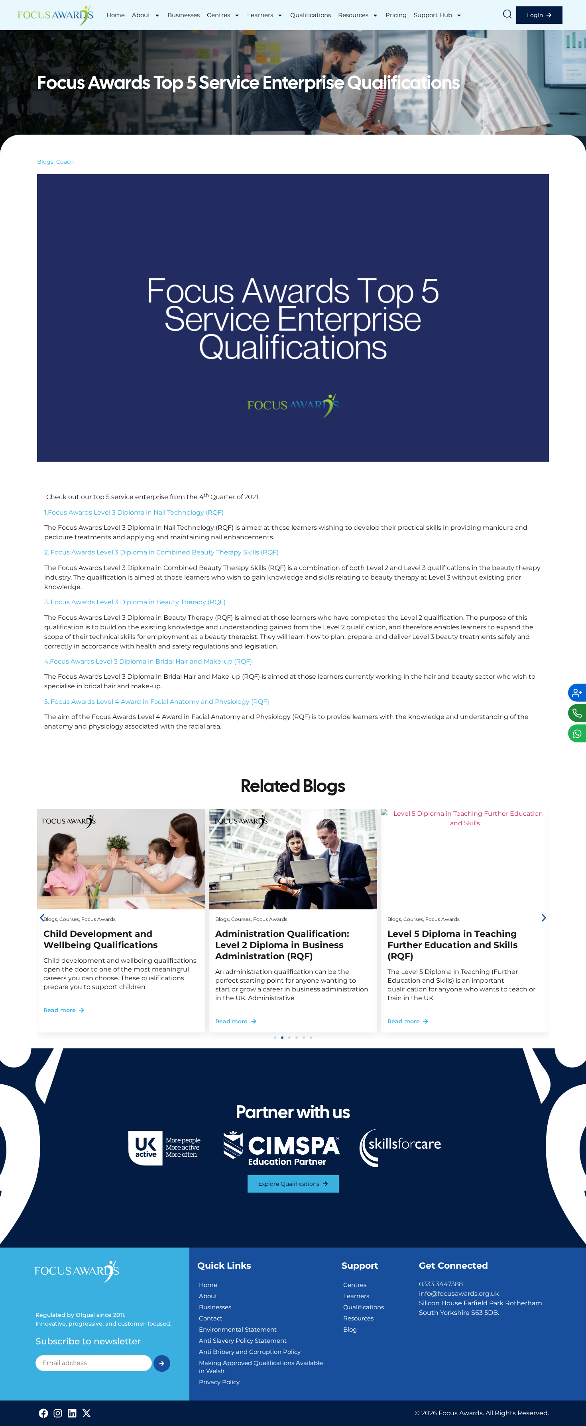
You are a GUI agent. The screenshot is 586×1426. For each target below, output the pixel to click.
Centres (218, 15)
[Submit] (161, 1363)
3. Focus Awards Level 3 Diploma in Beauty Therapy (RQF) (135, 602)
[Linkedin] (72, 1413)
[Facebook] (43, 1413)
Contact (210, 1318)
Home (115, 15)
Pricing (396, 15)
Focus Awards (98, 919)
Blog (350, 1329)
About (141, 15)
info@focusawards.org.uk (459, 1293)
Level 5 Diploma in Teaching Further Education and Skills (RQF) (452, 945)
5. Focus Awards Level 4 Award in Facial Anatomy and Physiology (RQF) (156, 701)
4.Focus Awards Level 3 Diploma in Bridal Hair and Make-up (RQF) (148, 661)
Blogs (45, 161)
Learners (260, 15)
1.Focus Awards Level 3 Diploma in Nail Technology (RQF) (134, 512)
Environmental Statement (238, 1329)
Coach (65, 161)
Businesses (183, 15)
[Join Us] (577, 693)
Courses (69, 919)
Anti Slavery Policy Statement (243, 1340)
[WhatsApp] (577, 733)
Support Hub (433, 15)
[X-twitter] (86, 1413)
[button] (42, 918)
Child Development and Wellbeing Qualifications (100, 939)
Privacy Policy (219, 1382)
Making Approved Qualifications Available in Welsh (261, 1367)
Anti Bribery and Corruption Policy (250, 1351)
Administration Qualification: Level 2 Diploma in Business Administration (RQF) (282, 945)
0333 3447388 (441, 1284)
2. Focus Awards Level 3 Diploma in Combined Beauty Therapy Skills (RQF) (161, 552)
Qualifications (310, 15)
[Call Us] (577, 713)
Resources (353, 15)
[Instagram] (57, 1413)
